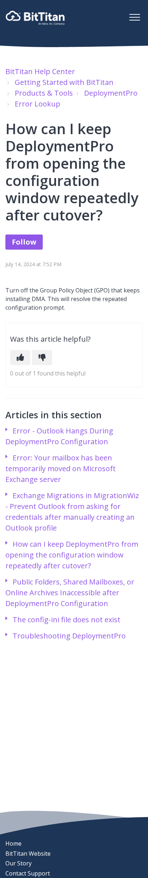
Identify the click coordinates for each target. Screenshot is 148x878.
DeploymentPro (111, 93)
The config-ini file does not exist (66, 619)
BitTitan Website (28, 853)
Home (13, 843)
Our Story (18, 863)
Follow (24, 242)
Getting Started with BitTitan (64, 82)
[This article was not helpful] (42, 357)
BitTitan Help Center (40, 71)
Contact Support (27, 873)
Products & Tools (44, 93)
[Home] (35, 18)
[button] (134, 17)
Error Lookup (37, 104)
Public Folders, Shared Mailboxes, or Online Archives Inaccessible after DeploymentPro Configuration (69, 592)
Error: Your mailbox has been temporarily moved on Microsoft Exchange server (60, 468)
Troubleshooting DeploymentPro (69, 636)
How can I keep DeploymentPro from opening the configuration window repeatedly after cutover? (71, 554)
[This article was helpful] (20, 357)
